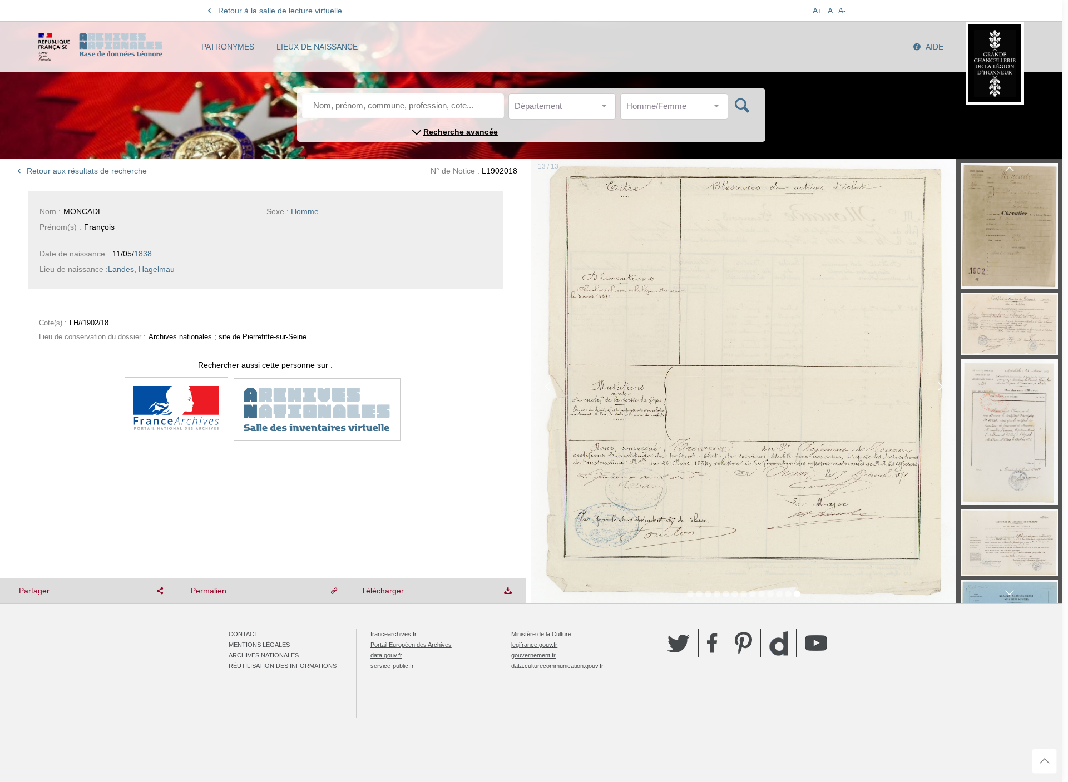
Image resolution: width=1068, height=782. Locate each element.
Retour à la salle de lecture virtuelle (280, 10)
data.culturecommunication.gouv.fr (557, 665)
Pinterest (743, 643)
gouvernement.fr (533, 655)
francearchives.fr (393, 634)
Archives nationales (264, 655)
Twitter (679, 643)
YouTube (816, 643)
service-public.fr (392, 665)
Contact (243, 634)
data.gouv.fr (386, 655)
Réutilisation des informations (283, 665)
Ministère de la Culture (541, 634)
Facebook (712, 643)
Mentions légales (259, 644)
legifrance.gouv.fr (534, 644)
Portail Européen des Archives (411, 644)
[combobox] (565, 109)
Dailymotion (778, 643)
